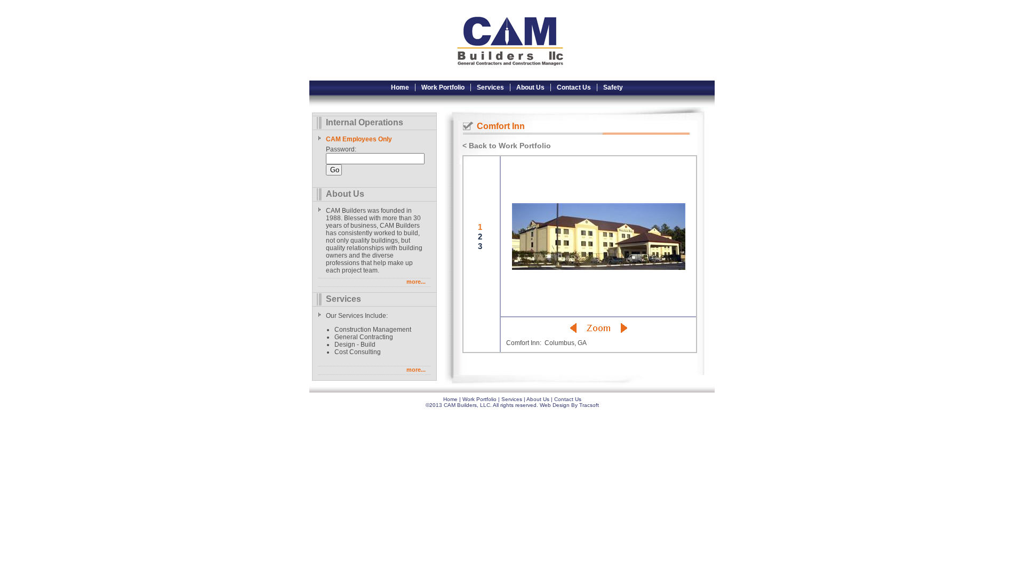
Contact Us (574, 87)
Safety (613, 87)
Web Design (555, 405)
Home (400, 87)
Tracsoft (589, 405)
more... (416, 281)
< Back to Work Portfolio (506, 145)
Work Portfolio (443, 87)
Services (490, 87)
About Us (530, 87)
